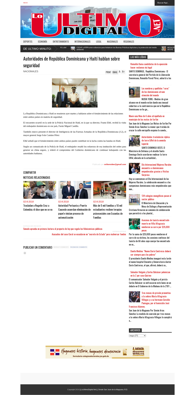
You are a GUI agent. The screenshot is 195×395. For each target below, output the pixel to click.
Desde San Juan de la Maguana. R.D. (113, 390)
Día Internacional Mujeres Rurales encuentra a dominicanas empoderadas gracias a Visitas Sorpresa (156, 170)
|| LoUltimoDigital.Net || (89, 390)
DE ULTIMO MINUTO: (37, 48)
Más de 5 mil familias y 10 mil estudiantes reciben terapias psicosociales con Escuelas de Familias (108, 211)
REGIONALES (128, 41)
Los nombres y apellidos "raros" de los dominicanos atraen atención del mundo (155, 92)
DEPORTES (27, 41)
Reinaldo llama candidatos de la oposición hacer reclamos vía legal (148, 65)
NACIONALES (112, 41)
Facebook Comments (78, 247)
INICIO (25, 3)
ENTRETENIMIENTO (61, 41)
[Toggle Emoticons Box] (24, 252)
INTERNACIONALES (82, 41)
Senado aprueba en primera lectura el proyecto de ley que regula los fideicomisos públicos (62, 229)
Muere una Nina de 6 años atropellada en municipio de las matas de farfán (146, 117)
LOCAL (98, 41)
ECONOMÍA (42, 41)
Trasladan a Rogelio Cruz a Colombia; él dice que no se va (37, 207)
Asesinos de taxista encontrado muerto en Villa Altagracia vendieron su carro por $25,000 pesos (156, 225)
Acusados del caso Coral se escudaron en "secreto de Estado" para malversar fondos (89, 234)
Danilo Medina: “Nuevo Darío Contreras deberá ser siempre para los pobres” (150, 252)
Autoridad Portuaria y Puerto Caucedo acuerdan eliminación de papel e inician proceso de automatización (74, 211)
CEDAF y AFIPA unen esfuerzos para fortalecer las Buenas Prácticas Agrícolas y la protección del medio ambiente (91, 49)
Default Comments (61, 247)
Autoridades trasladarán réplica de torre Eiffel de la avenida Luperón (156, 140)
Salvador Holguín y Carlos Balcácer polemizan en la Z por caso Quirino (150, 273)
